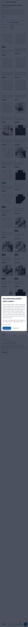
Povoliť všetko (7, 328)
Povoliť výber (16, 328)
